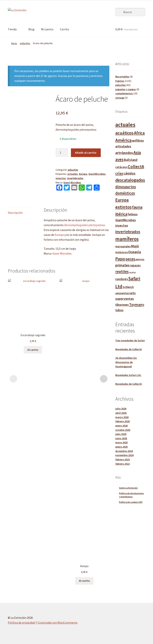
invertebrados (75, 178)
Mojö (135, 246)
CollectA (136, 166)
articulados (123, 146)
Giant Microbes (72, 182)
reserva (132, 272)
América (123, 140)
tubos (119, 310)
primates (122, 265)
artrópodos (124, 152)
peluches (25, 43)
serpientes (122, 293)
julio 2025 (120, 434)
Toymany (136, 304)
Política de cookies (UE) (131, 502)
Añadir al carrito (85, 152)
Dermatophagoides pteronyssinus (84, 225)
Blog (31, 29)
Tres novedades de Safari (130, 340)
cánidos (129, 173)
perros (139, 259)
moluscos (121, 252)
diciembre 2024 (124, 451)
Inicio (14, 43)
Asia (137, 152)
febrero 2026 (122, 421)
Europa (83, 174)
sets (132, 293)
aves (119, 159)
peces (130, 258)
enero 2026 (121, 425)
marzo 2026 (122, 417)
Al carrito (32, 349)
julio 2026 (120, 408)
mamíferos (127, 239)
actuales (72, 174)
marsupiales (123, 246)
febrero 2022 (122, 463)
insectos (61, 178)
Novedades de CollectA (128, 349)
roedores (121, 279)
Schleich (128, 287)
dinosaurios (125, 186)
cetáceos (121, 167)
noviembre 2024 (124, 455)
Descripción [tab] (15, 212)
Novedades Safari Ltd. (128, 375)
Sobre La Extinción (128, 487)
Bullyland (130, 160)
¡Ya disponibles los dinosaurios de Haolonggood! (126, 362)
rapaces (135, 265)
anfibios (138, 140)
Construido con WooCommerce (57, 622)
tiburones (122, 305)
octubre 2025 (122, 430)
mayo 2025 (121, 442)
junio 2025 (121, 438)
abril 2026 (121, 413)
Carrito (64, 29)
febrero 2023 (122, 459)
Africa (139, 133)
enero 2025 (121, 446)
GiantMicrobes (96, 174)
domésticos (125, 193)
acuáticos (124, 133)
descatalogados (130, 180)
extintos (123, 207)
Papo (120, 259)
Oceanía (134, 252)
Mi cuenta (47, 29)
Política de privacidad (21, 622)
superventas (124, 298)
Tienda (12, 29)
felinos (133, 214)
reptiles (122, 271)
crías (119, 173)
